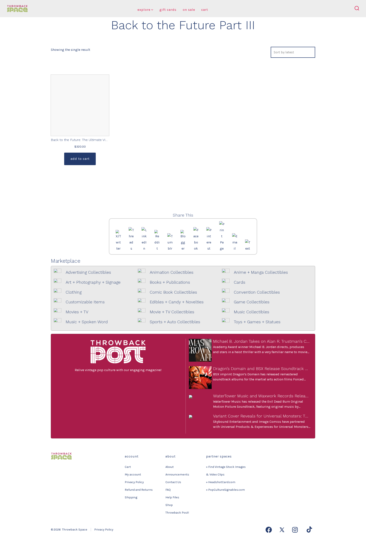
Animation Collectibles (171, 272)
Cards (239, 282)
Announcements (177, 474)
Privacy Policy (134, 482)
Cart (204, 10)
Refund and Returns (139, 490)
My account (133, 474)
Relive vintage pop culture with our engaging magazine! (118, 370)
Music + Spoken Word (87, 321)
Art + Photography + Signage (93, 282)
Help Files (172, 497)
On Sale (189, 10)
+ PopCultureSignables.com (225, 490)
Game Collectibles (251, 302)
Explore (143, 10)
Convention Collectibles (257, 292)
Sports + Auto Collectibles (175, 321)
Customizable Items (85, 302)
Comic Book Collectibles (173, 292)
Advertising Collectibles (88, 272)
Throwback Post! (177, 512)
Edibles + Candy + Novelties (177, 302)
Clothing (74, 292)
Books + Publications (170, 282)
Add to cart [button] (80, 159)
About (169, 467)
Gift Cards (167, 10)
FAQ (168, 490)
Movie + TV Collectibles (172, 311)
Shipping (131, 497)
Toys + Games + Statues (257, 321)
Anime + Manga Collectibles (261, 272)
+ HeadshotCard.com (220, 482)
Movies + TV (77, 311)
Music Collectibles (251, 311)
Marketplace (65, 261)
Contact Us (173, 482)
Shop (169, 505)
